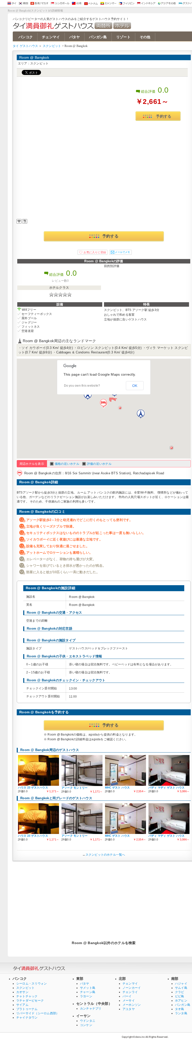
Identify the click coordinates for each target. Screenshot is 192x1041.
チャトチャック (27, 996)
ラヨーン (86, 996)
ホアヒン (181, 1000)
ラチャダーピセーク (30, 1000)
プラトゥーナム (27, 1009)
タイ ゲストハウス (25, 46)
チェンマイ (51, 37)
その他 (145, 37)
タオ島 (179, 1009)
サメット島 (87, 988)
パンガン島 (98, 37)
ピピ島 (179, 996)
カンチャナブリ (91, 1008)
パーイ (127, 996)
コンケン (86, 1025)
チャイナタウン (27, 1017)
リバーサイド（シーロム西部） (37, 1013)
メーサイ (128, 1000)
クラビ (179, 992)
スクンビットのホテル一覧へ (105, 854)
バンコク (25, 37)
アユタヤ (128, 1009)
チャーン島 (87, 992)
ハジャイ (181, 983)
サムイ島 (181, 988)
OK (135, 386)
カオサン (22, 992)
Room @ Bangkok (34, 57)
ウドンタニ (87, 1021)
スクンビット (52, 46)
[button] (104, 404)
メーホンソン (131, 1005)
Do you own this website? (82, 385)
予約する (163, 116)
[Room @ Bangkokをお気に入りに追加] (93, 252)
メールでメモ (122, 252)
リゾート (123, 37)
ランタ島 (181, 1013)
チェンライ (130, 992)
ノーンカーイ (131, 988)
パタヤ (74, 37)
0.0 (163, 90)
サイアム (22, 1005)
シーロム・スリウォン (31, 983)
